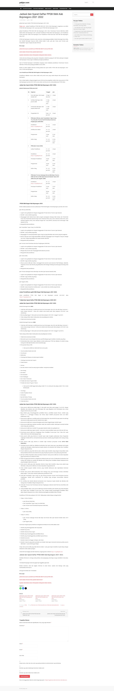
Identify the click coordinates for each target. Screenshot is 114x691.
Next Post (56, 613)
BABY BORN (55, 8)
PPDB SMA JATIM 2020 (42, 605)
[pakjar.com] (20, 8)
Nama (21, 643)
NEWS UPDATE (48, 8)
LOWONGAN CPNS (63, 8)
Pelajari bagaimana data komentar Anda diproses (56, 680)
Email (21, 649)
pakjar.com (24, 2)
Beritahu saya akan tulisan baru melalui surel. (29, 672)
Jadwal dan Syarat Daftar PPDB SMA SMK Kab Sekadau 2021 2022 (42, 597)
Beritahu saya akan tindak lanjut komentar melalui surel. (31, 668)
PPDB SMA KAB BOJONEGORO (53, 605)
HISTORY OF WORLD (27, 8)
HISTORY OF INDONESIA (38, 8)
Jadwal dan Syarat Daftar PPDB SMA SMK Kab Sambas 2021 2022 (58, 597)
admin (28, 20)
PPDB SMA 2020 (34, 605)
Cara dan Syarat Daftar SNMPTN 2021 (83, 38)
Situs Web (21, 655)
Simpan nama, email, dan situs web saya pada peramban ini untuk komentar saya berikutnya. (40, 663)
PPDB (70, 8)
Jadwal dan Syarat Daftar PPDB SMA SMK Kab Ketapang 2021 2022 (26, 597)
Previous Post (31, 613)
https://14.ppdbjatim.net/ (36, 126)
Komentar (22, 625)
